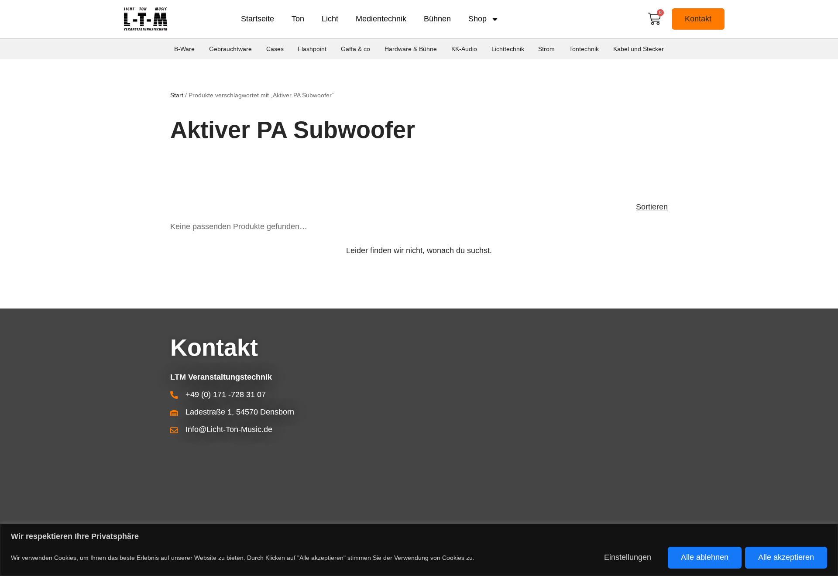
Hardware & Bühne (411, 48)
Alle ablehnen (704, 557)
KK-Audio (464, 48)
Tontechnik (584, 48)
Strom (546, 48)
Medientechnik (381, 18)
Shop (477, 18)
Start (176, 95)
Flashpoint (312, 48)
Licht (330, 18)
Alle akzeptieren (786, 557)
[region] (419, 550)
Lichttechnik (507, 48)
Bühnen (437, 18)
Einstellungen (627, 557)
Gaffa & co (355, 48)
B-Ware (184, 48)
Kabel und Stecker (638, 48)
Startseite (257, 18)
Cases (275, 48)
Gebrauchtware (230, 48)
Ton (298, 18)
